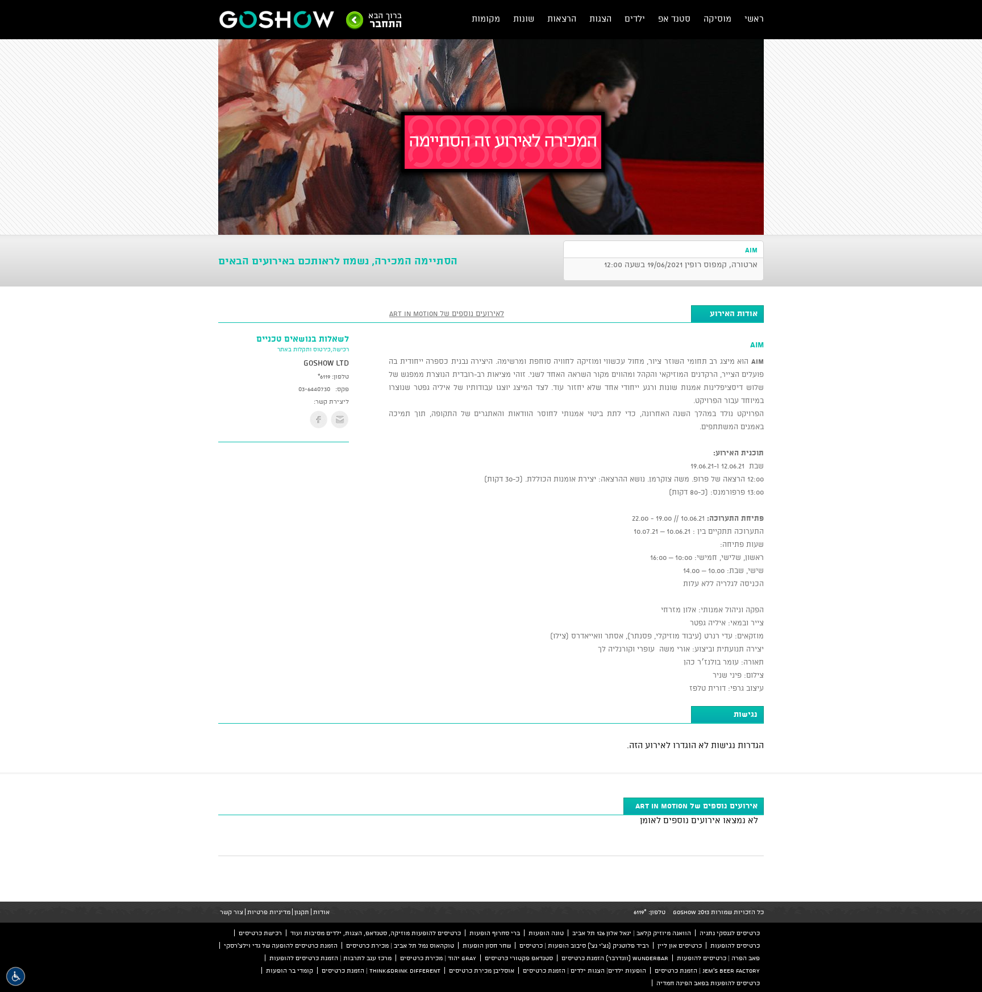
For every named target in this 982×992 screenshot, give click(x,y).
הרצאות (561, 18)
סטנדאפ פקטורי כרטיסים (519, 957)
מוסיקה (717, 18)
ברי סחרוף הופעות (494, 932)
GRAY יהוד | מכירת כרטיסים (438, 957)
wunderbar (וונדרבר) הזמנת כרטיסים (614, 957)
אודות (321, 911)
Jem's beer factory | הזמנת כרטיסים (707, 970)
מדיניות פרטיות (268, 911)
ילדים (635, 18)
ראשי (754, 18)
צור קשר (231, 911)
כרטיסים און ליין (680, 945)
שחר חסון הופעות (487, 945)
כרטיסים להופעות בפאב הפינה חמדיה (708, 982)
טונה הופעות (546, 932)
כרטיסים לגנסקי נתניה (730, 932)
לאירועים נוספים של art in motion (446, 313)
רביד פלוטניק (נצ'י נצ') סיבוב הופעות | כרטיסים (584, 945)
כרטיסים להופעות (735, 945)
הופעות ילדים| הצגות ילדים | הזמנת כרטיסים (584, 970)
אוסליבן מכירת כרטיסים (481, 970)
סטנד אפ (674, 18)
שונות (523, 18)
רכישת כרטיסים (260, 932)
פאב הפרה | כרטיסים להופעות (718, 957)
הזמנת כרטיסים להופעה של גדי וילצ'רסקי (281, 945)
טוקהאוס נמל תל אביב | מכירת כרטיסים (400, 945)
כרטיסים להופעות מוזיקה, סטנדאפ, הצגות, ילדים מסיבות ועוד (375, 932)
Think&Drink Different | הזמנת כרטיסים (381, 970)
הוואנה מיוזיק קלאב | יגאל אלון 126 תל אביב (631, 932)
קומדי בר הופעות (289, 970)
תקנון (301, 911)
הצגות (600, 18)
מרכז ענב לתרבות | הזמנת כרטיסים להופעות (330, 957)
